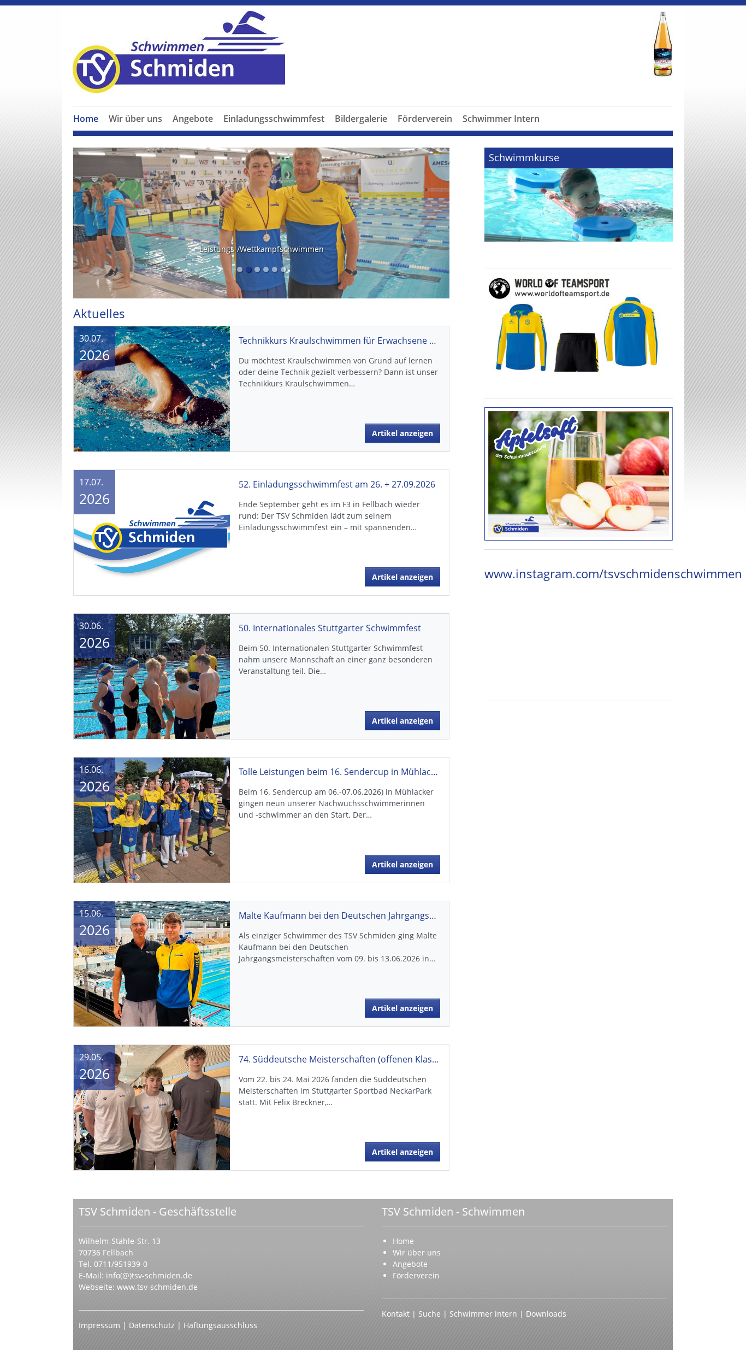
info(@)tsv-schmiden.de (149, 1275)
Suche (430, 1313)
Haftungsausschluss (220, 1325)
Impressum (100, 1325)
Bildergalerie (361, 119)
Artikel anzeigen (402, 433)
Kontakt (396, 1313)
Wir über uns (135, 119)
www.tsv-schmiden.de (157, 1287)
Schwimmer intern (483, 1313)
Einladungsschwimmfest (273, 119)
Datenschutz (153, 1325)
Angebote (193, 119)
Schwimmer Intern (501, 119)
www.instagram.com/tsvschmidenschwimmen (613, 573)
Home (85, 119)
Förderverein (425, 119)
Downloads (546, 1313)
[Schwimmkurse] (578, 195)
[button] (135, 131)
